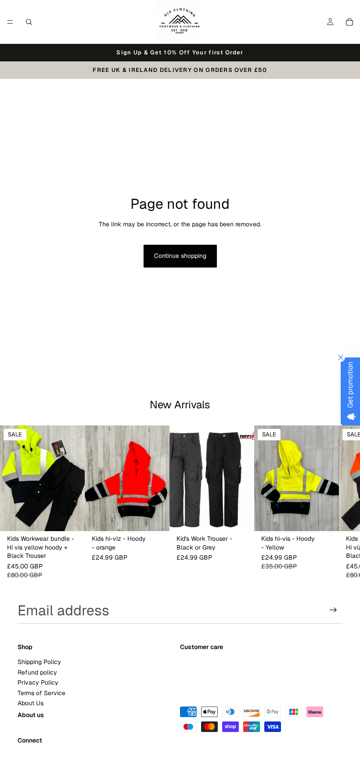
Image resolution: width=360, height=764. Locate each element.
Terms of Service (41, 692)
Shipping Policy (39, 662)
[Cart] (349, 22)
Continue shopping (180, 256)
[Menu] (10, 22)
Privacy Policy (38, 682)
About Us (30, 703)
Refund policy (37, 672)
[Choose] (71, 518)
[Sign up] (333, 610)
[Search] (29, 22)
